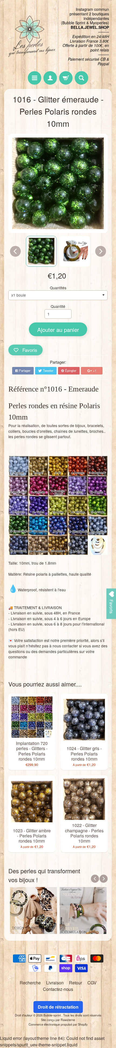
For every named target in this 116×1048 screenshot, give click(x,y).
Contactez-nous (58, 989)
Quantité (58, 306)
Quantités (58, 287)
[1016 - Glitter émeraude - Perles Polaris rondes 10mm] (41, 251)
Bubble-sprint (52, 1015)
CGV (92, 983)
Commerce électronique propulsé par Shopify (58, 1024)
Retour (75, 983)
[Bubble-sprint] (31, 36)
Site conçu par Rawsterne (58, 1020)
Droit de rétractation (58, 1007)
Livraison (55, 983)
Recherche (30, 983)
